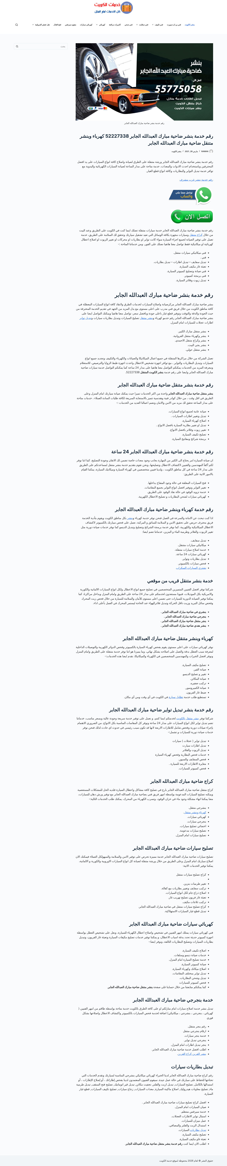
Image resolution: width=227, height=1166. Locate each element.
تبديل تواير (85, 318)
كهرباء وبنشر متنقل (195, 812)
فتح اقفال (57, 24)
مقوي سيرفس (70, 24)
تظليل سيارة (176, 697)
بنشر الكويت (190, 24)
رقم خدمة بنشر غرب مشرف (196, 179)
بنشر (130, 518)
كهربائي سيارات (86, 24)
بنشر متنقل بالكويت (187, 718)
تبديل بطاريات (198, 1130)
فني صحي (128, 24)
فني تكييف (159, 24)
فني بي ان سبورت (174, 24)
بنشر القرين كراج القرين (192, 1053)
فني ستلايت (143, 24)
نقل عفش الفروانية (42, 24)
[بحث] (16, 25)
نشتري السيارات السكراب (191, 567)
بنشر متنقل (146, 318)
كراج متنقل (195, 234)
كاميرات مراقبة (115, 24)
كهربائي (102, 24)
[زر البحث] (17, 46)
